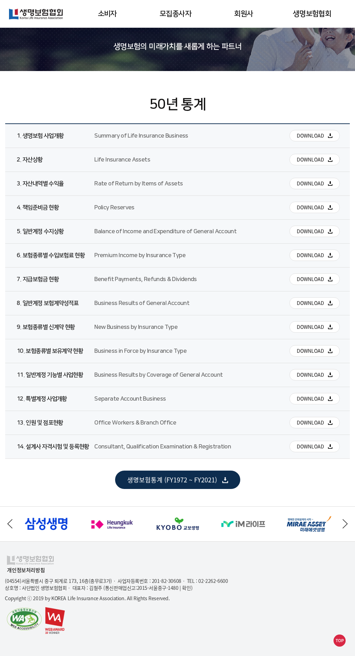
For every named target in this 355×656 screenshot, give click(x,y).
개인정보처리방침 (26, 570)
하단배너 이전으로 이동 (9, 524)
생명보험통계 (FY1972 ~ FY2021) (169, 482)
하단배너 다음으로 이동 (345, 524)
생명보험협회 (312, 14)
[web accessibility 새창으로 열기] (24, 619)
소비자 (107, 14)
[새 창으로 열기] (45, 511)
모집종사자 (175, 14)
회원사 (243, 14)
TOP (340, 640)
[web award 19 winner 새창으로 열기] (55, 620)
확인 (186, 587)
